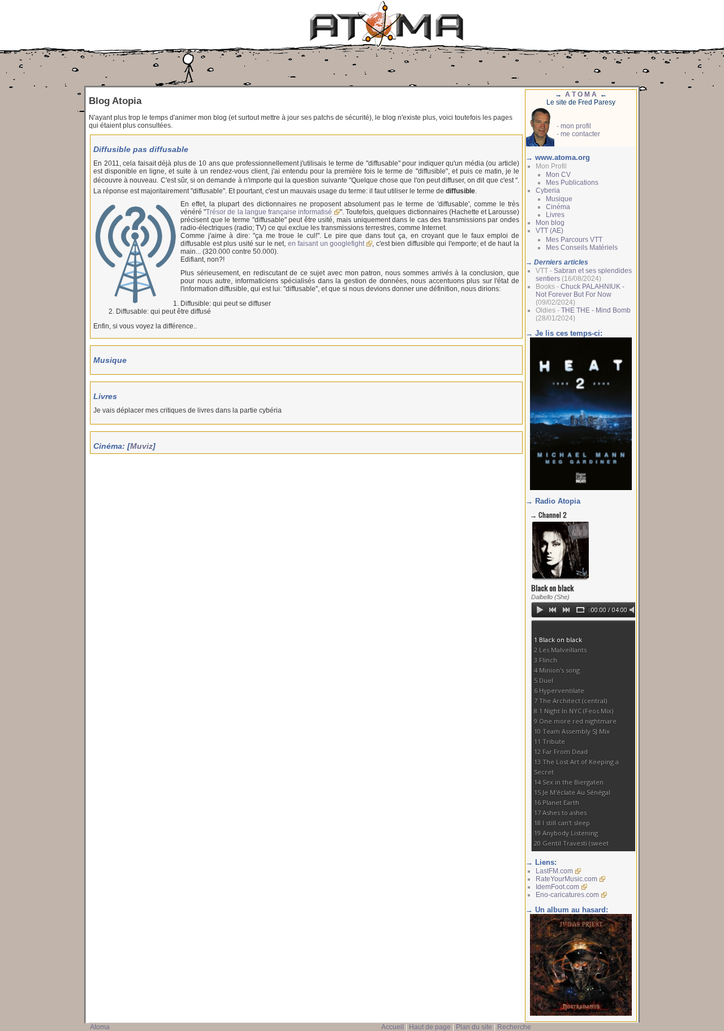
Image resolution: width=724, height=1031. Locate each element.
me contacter (580, 134)
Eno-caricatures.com (567, 895)
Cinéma (558, 207)
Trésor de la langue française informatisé (269, 212)
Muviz (141, 445)
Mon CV (558, 175)
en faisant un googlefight (326, 244)
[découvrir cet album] (581, 1013)
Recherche (514, 1027)
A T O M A (581, 94)
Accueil (392, 1027)
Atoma (100, 1027)
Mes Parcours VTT (574, 240)
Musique (559, 199)
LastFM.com (554, 871)
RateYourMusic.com (566, 879)
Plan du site (474, 1027)
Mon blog (550, 223)
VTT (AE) (549, 231)
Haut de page (430, 1027)
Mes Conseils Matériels (582, 248)
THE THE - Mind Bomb (596, 310)
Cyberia (548, 190)
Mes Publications (572, 183)
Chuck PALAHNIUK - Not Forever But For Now (580, 290)
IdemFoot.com (557, 887)
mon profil (576, 126)
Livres (555, 215)
